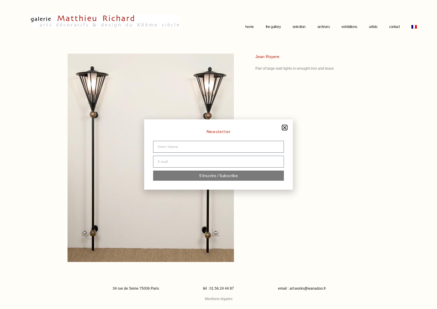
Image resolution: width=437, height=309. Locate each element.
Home (249, 27)
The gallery (273, 27)
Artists (373, 27)
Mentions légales (218, 299)
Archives (323, 27)
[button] (284, 127)
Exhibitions (349, 27)
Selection (299, 27)
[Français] (414, 27)
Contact (394, 27)
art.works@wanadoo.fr (308, 288)
